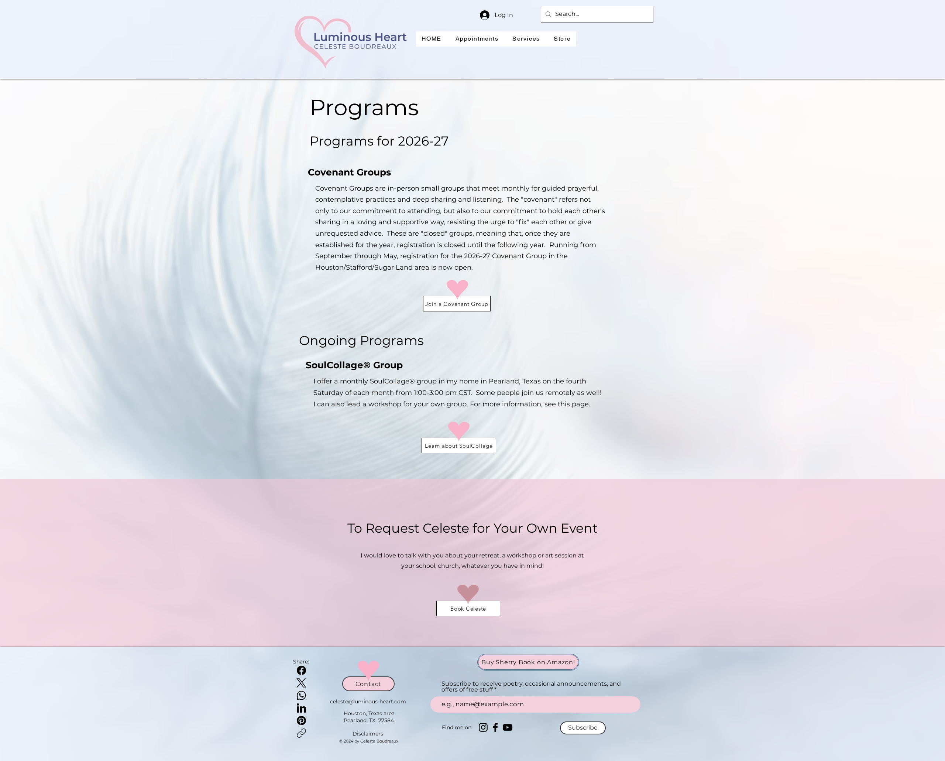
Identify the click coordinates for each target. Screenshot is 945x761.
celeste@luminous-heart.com (368, 701)
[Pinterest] (301, 720)
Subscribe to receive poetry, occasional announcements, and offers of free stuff (531, 687)
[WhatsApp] (301, 695)
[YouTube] (507, 727)
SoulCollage (389, 381)
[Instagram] (483, 727)
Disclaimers (368, 733)
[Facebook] (301, 670)
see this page (566, 404)
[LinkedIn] (301, 708)
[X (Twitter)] (301, 682)
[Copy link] (301, 733)
